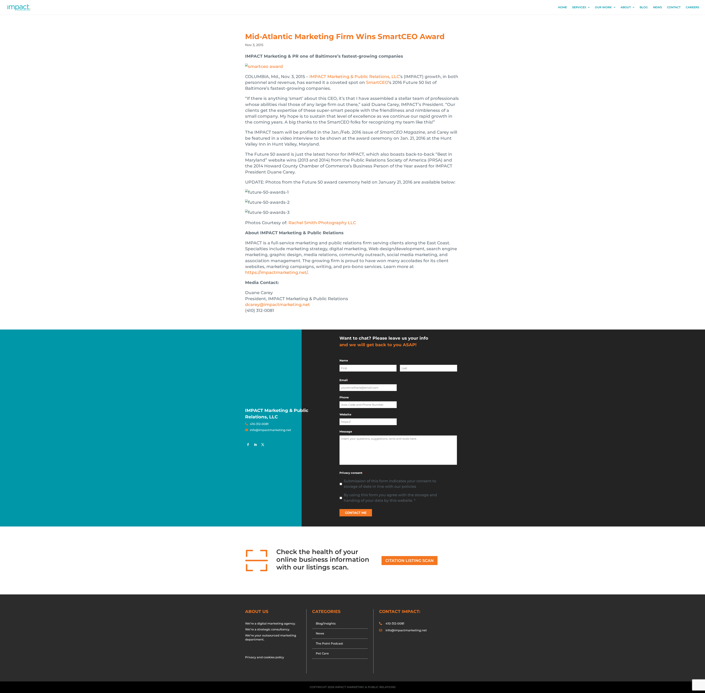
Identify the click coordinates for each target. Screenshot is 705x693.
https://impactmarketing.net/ (276, 272)
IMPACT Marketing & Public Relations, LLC (354, 76)
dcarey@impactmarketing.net (277, 304)
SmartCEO (377, 82)
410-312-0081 (259, 424)
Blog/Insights (326, 623)
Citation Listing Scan (409, 560)
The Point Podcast (329, 643)
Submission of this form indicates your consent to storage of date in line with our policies (390, 484)
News (657, 7)
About (626, 7)
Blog (644, 7)
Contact (674, 7)
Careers (692, 7)
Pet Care (322, 653)
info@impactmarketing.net (270, 430)
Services (579, 7)
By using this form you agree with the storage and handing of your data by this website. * (390, 498)
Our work (603, 7)
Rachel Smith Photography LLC (322, 222)
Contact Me (355, 513)
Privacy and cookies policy (264, 657)
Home (562, 7)
